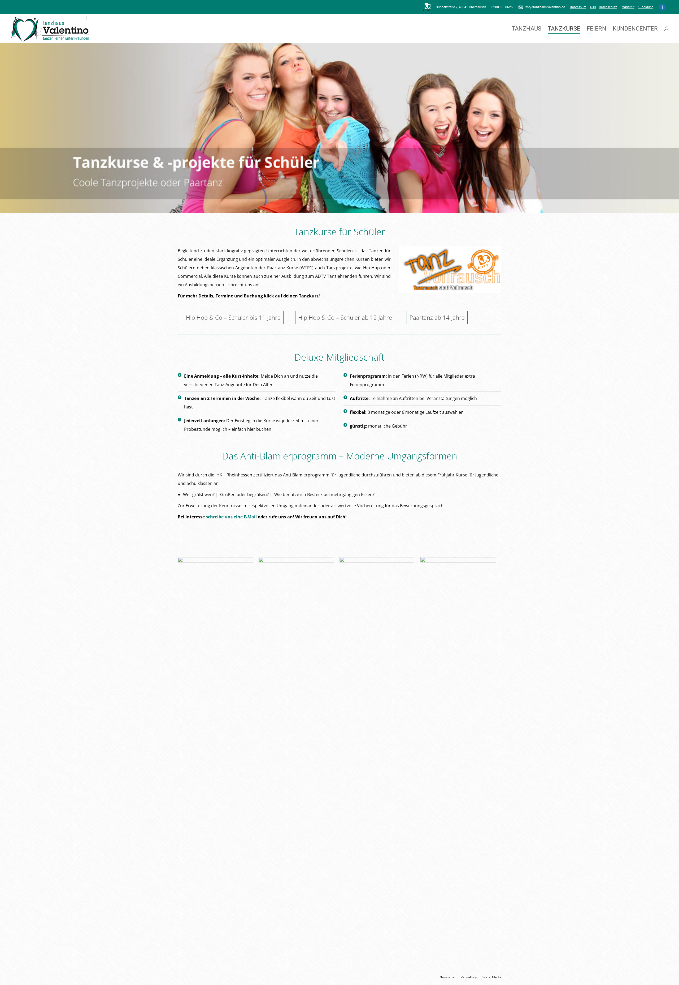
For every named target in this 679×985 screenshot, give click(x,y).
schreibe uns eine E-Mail (231, 517)
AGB (593, 7)
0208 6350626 (502, 7)
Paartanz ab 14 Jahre (437, 317)
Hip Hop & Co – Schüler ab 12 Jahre (345, 317)
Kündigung (646, 7)
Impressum (578, 7)
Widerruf (628, 7)
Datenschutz (608, 7)
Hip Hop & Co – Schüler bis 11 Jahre (233, 317)
